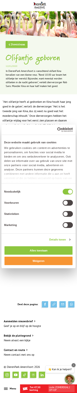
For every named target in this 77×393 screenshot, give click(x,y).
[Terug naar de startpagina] (39, 5)
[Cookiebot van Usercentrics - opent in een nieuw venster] (57, 129)
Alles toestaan (38, 250)
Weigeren (38, 260)
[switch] (68, 203)
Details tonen (57, 239)
